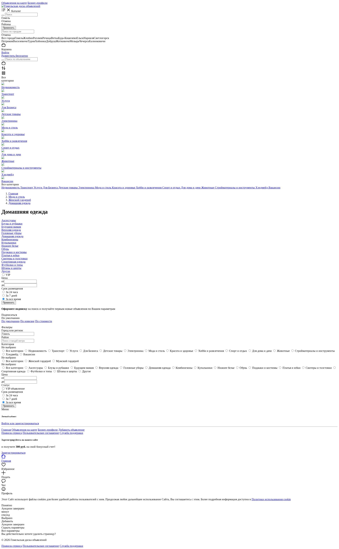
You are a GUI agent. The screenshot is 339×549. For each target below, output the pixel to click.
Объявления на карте (14, 2)
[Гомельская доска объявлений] (20, 6)
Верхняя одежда (11, 229)
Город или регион (12, 330)
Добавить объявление (71, 429)
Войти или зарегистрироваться (20, 423)
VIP (8, 274)
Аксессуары (8, 220)
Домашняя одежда (12, 236)
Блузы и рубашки (11, 223)
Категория (7, 344)
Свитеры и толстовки (14, 258)
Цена (4, 374)
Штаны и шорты (11, 268)
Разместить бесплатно (14, 55)
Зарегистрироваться (13, 452)
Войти (5, 52)
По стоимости (43, 321)
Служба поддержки (71, 432)
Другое (5, 271)
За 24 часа (12, 292)
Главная (6, 429)
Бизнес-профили (37, 2)
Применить (8, 27)
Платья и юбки (10, 255)
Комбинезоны (9, 239)
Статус (5, 385)
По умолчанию (10, 321)
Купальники (8, 242)
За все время (13, 299)
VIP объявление (15, 388)
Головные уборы (11, 233)
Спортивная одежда (13, 261)
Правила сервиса (11, 432)
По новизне (27, 321)
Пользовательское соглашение (41, 432)
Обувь (5, 248)
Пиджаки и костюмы (14, 252)
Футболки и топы (12, 264)
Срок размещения (12, 391)
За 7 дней (11, 295)
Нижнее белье (9, 245)
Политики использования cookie (271, 499)
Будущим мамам (11, 226)
